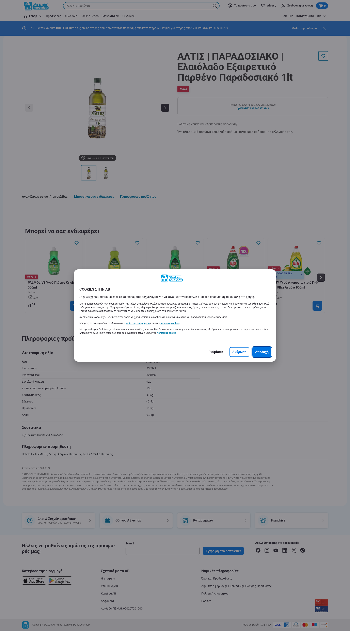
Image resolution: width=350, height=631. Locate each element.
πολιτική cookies (169, 323)
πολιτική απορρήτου (138, 323)
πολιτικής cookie (166, 333)
